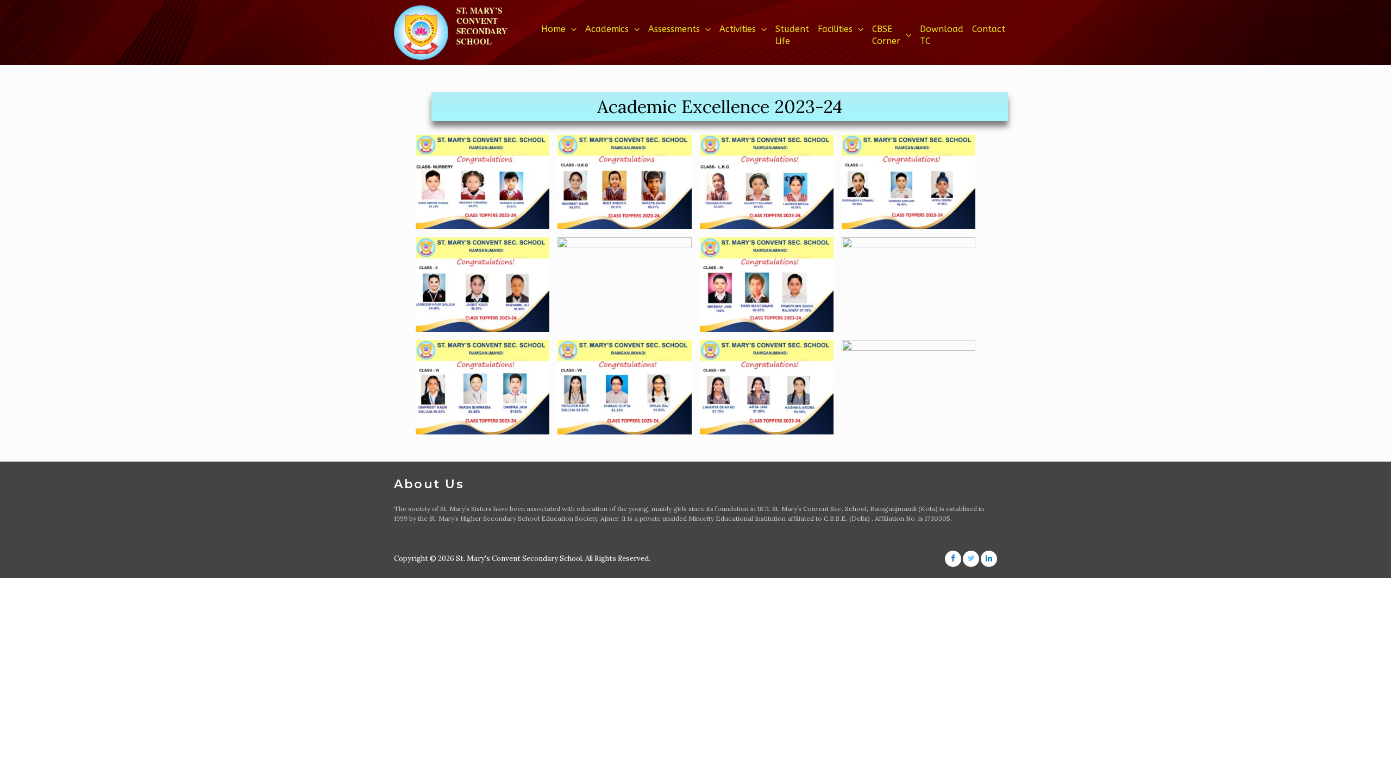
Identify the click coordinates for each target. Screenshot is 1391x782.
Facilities (835, 29)
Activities (737, 29)
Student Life (792, 35)
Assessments (674, 29)
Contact (988, 29)
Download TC (941, 35)
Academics (607, 29)
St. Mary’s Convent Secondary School (481, 25)
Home (553, 29)
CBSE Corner (886, 35)
